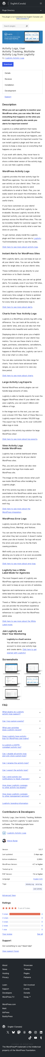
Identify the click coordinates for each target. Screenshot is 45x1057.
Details (7, 73)
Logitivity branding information (15, 803)
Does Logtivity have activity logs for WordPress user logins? (15, 737)
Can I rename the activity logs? (15, 763)
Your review (7, 934)
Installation (9, 85)
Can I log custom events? (13, 721)
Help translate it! (22, 18)
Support (8, 97)
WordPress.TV (8, 997)
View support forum (10, 951)
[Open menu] (41, 3)
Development (10, 91)
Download (8, 64)
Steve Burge (12, 841)
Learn (4, 985)
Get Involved (29, 985)
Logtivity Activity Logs (14, 58)
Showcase (28, 965)
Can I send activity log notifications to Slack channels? (15, 778)
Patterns (27, 977)
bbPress (5, 1012)
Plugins (27, 973)
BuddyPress (7, 1016)
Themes (27, 969)
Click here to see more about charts (17, 375)
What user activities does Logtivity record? (12, 729)
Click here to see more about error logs (19, 563)
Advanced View (9, 895)
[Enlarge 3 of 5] (18, 679)
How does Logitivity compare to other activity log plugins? (14, 786)
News (4, 969)
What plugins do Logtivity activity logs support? (13, 713)
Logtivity (37, 238)
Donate (27, 993)
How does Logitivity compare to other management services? (15, 795)
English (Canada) (15, 1027)
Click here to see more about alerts (17, 307)
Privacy (5, 977)
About (4, 965)
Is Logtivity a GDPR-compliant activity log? (11, 746)
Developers (7, 993)
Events (27, 989)
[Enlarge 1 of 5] (18, 666)
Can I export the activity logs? (15, 770)
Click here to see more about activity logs (20, 247)
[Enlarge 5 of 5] (18, 692)
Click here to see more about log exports (19, 439)
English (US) (38, 879)
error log (39, 884)
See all (40, 934)
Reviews (8, 79)
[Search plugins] (26, 26)
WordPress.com (9, 1004)
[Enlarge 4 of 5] (39, 679)
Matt (4, 1008)
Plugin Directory (8, 10)
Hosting (5, 973)
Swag (27, 997)
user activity (37, 889)
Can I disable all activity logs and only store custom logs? (14, 755)
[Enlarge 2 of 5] (39, 666)
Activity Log (30, 884)
